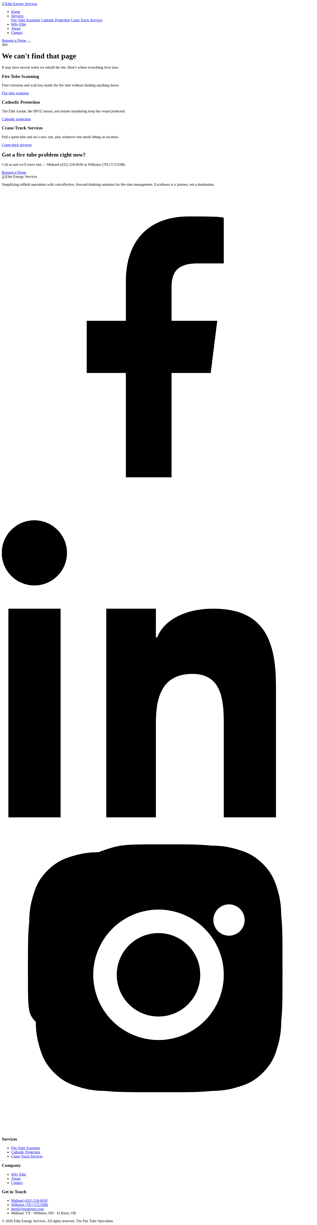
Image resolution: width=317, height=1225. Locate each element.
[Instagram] (158, 1130)
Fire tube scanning (15, 93)
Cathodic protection (16, 119)
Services (17, 16)
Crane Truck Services (86, 20)
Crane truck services (17, 145)
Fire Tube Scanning (25, 20)
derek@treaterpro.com (27, 1209)
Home (15, 12)
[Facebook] (158, 502)
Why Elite (18, 24)
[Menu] (29, 41)
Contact (17, 33)
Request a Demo (14, 40)
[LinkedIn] (158, 816)
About (15, 28)
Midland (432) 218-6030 (29, 1201)
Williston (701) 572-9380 (29, 1205)
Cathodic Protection (55, 20)
